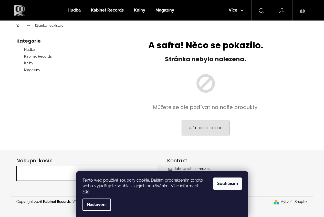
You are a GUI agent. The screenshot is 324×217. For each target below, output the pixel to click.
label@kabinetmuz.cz (193, 169)
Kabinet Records (38, 56)
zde (85, 191)
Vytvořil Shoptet (294, 202)
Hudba (29, 49)
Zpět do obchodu (206, 128)
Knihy (28, 63)
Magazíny (32, 70)
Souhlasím (227, 183)
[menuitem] (74, 10)
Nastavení (97, 204)
